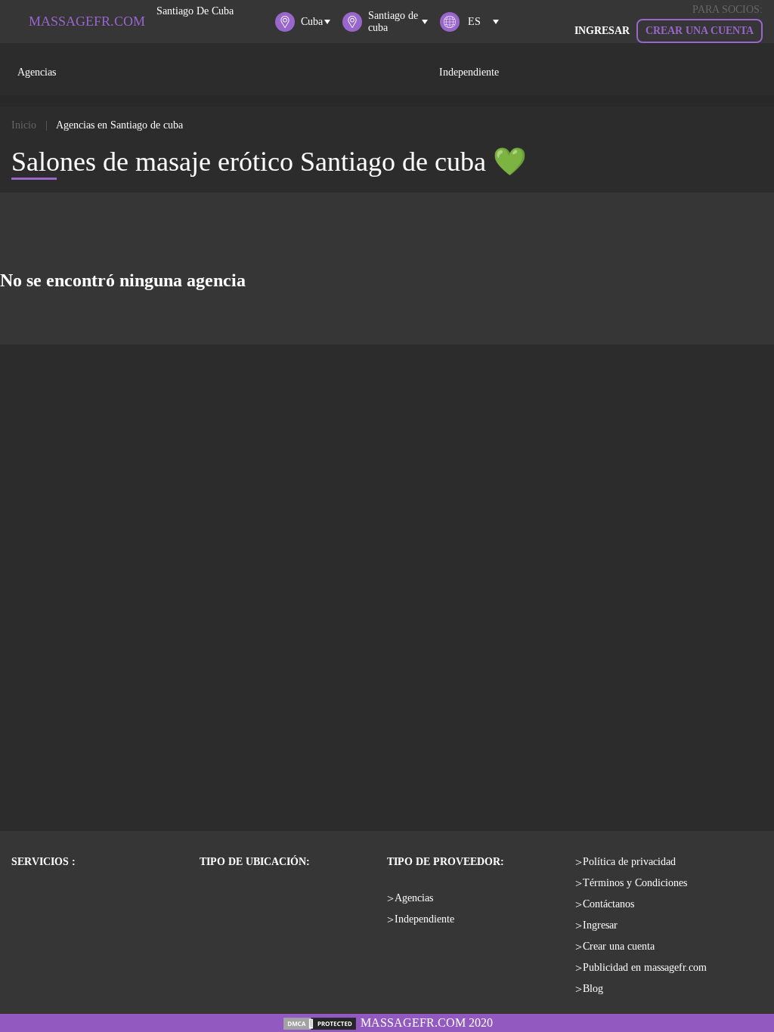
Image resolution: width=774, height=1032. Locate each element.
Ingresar (600, 925)
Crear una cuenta (700, 30)
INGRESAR (602, 30)
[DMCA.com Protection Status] (320, 1022)
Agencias (36, 72)
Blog (593, 988)
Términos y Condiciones (635, 882)
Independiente (469, 72)
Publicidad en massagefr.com (645, 967)
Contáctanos (608, 904)
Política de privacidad (629, 861)
